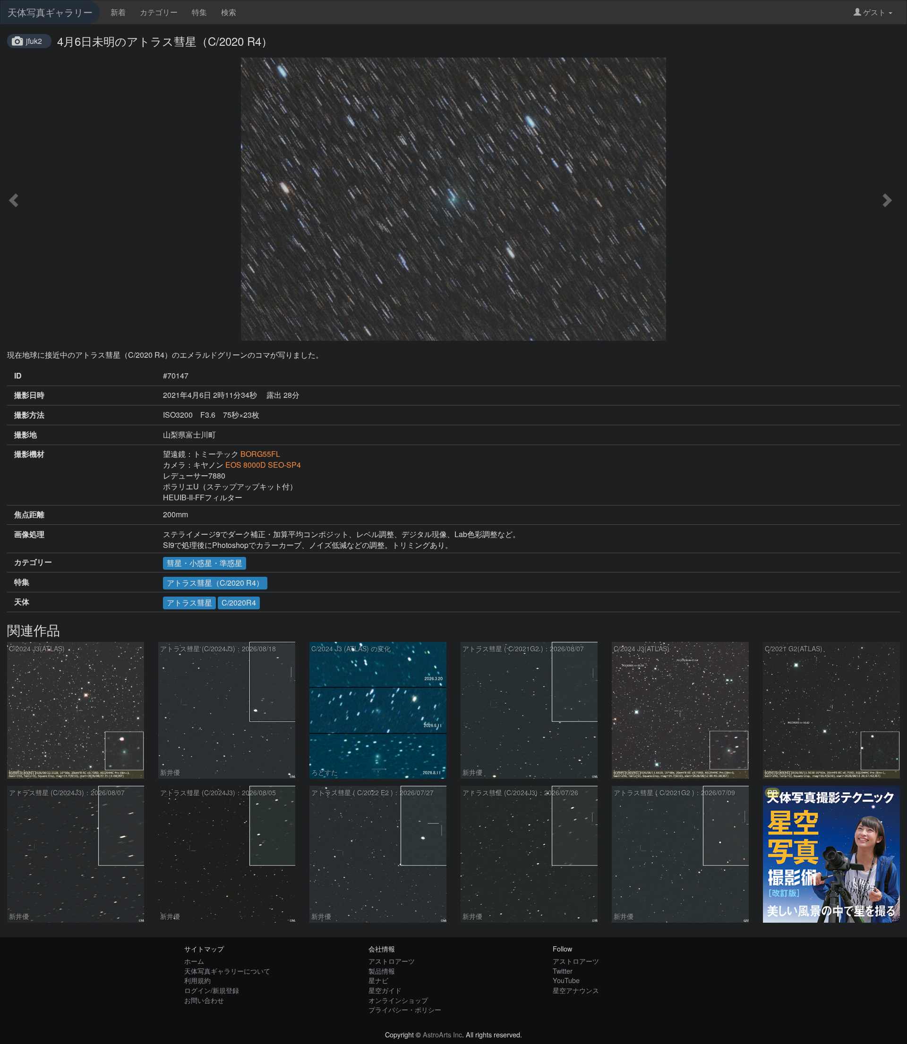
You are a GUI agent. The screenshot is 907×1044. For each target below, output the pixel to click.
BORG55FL (260, 453)
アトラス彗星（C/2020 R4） (215, 582)
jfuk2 (34, 40)
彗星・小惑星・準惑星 (204, 562)
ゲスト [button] (874, 12)
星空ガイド (385, 990)
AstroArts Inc (442, 1034)
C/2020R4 (239, 602)
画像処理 (29, 534)
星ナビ (378, 980)
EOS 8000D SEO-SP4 (263, 464)
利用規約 (197, 980)
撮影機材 (29, 454)
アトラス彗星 (189, 602)
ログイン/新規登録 (211, 990)
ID (18, 375)
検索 (228, 12)
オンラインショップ (398, 1000)
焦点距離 (29, 514)
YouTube (566, 980)
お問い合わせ (204, 1000)
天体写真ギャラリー (50, 12)
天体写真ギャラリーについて (227, 971)
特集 (199, 12)
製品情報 (381, 971)
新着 (118, 12)
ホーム (194, 961)
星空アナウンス (576, 990)
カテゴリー (159, 12)
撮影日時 (29, 395)
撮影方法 (29, 415)
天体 (21, 602)
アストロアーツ (391, 961)
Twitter (563, 971)
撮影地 (25, 434)
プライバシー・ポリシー (404, 1009)
